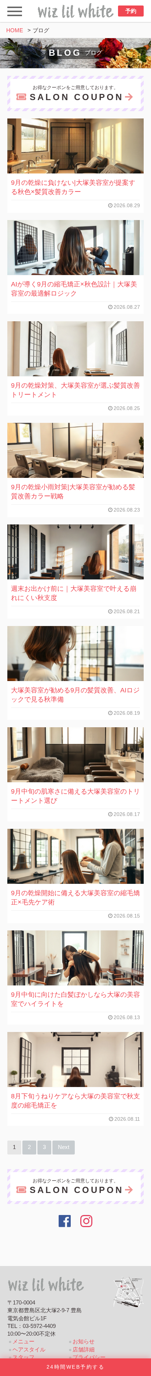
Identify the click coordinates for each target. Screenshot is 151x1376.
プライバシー (89, 1357)
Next (63, 1147)
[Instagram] (87, 1221)
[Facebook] (65, 1221)
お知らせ (84, 1341)
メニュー (23, 1341)
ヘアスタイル (28, 1350)
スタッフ (23, 1357)
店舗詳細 (84, 1350)
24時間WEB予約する (75, 1367)
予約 (130, 11)
